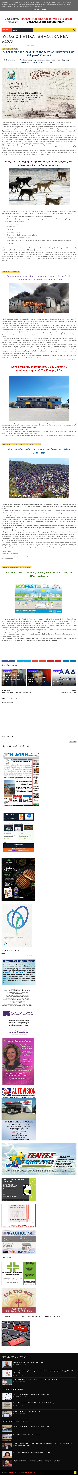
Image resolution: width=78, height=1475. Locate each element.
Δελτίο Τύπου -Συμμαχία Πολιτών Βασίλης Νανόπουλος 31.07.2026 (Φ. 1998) (13, 679)
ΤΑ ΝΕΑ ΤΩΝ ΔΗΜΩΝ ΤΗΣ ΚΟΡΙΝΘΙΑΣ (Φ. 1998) (62, 681)
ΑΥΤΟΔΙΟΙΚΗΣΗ (29, 45)
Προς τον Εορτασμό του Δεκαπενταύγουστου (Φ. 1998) (32, 1452)
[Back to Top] (75, 1472)
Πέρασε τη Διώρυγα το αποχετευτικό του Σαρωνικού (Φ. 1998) (35, 1380)
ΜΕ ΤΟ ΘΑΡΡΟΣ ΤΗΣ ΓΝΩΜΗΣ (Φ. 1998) (28, 1362)
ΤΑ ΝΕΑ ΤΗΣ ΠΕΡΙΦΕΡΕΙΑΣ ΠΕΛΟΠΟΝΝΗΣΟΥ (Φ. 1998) (33, 1403)
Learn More (36, 9)
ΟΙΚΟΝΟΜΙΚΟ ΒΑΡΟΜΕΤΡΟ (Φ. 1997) (27, 1412)
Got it (44, 9)
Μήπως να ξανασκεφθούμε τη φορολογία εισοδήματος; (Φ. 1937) (36, 1461)
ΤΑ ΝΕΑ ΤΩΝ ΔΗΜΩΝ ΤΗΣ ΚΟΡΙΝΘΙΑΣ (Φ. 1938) (31, 1426)
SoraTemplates (12, 1472)
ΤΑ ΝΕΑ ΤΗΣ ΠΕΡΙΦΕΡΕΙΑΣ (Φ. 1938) (26, 1435)
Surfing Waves (31, 955)
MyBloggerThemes (30, 1472)
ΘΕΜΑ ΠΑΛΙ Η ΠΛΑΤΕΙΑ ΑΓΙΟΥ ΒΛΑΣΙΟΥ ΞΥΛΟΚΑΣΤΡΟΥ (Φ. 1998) (37, 680)
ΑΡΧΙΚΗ (6, 30)
